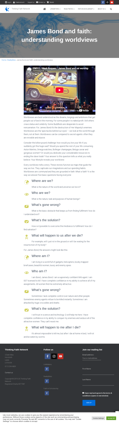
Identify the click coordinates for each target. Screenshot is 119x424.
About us (101, 9)
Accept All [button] (111, 418)
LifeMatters (54, 9)
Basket (51, 2)
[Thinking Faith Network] (17, 9)
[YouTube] (112, 2)
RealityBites (68, 9)
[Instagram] (107, 2)
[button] (59, 9)
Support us (31, 2)
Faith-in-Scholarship (85, 9)
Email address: (88, 355)
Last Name (86, 380)
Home (4, 60)
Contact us (42, 2)
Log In (9, 2)
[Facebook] (103, 2)
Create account (19, 2)
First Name (86, 369)
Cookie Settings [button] (98, 418)
